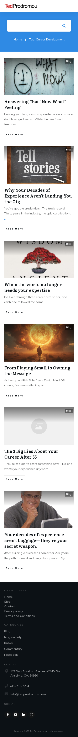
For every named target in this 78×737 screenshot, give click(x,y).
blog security (12, 637)
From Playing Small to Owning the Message (37, 370)
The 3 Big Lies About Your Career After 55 (31, 454)
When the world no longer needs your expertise (33, 287)
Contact (9, 606)
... (18, 124)
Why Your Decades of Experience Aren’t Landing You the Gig (38, 196)
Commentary (13, 649)
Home (8, 597)
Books (8, 643)
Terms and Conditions (19, 616)
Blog (69, 61)
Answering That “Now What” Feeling (35, 104)
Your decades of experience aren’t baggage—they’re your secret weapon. (35, 540)
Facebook (11, 655)
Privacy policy (13, 611)
